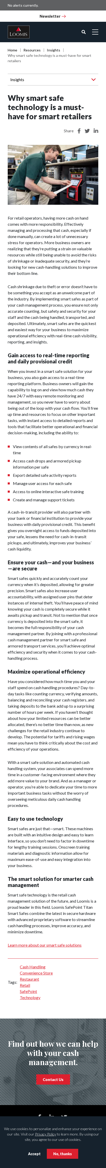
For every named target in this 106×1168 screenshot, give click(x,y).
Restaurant (29, 979)
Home (12, 50)
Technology (30, 997)
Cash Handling (33, 966)
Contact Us (53, 1079)
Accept (34, 1154)
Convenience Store (36, 972)
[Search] (83, 32)
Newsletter (50, 16)
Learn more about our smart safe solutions (45, 945)
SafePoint (28, 991)
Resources (32, 50)
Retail (25, 985)
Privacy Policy (45, 1134)
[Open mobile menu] (95, 32)
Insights (53, 50)
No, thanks (62, 1154)
